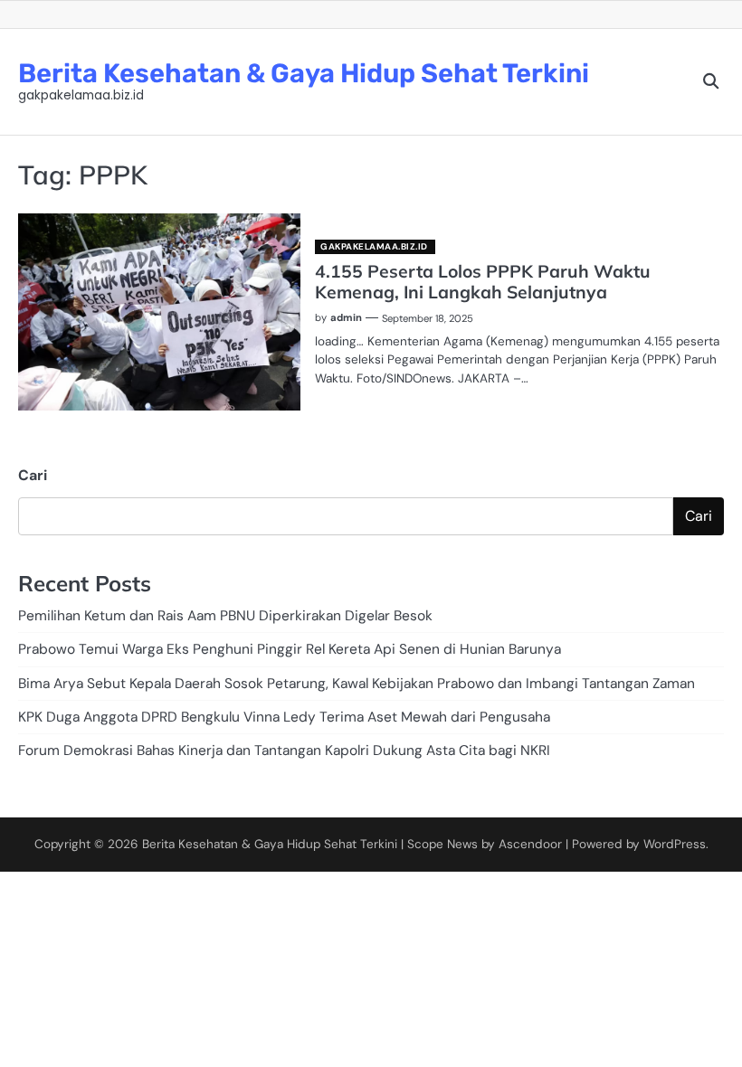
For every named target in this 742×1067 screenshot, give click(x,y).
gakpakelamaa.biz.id (374, 246)
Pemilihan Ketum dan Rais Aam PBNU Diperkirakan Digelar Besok (225, 616)
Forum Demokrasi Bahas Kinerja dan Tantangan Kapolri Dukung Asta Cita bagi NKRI (284, 750)
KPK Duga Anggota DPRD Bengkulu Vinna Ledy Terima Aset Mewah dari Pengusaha (284, 717)
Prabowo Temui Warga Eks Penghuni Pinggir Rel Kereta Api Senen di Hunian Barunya (289, 649)
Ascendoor (530, 844)
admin (346, 317)
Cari (32, 475)
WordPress (674, 844)
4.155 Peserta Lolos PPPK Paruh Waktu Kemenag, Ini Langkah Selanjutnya (483, 281)
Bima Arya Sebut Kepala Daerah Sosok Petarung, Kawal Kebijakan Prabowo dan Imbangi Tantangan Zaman (356, 684)
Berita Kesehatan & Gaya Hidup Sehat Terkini (303, 73)
